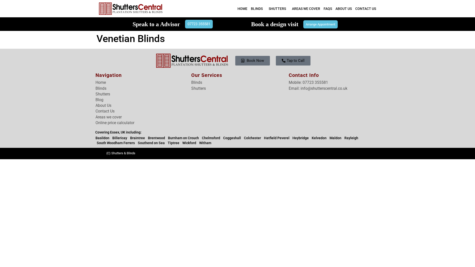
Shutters (277, 9)
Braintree (137, 138)
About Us (343, 9)
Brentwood (156, 138)
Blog (99, 99)
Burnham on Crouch (183, 138)
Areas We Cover (306, 9)
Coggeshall (232, 138)
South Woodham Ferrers (116, 143)
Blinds (257, 9)
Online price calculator (114, 122)
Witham (205, 143)
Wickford (189, 143)
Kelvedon (319, 138)
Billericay (119, 138)
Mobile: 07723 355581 (308, 82)
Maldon (335, 138)
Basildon (102, 138)
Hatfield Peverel (276, 138)
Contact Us (365, 9)
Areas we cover (108, 117)
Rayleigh (351, 138)
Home (242, 9)
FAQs (328, 9)
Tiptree (173, 143)
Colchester (252, 138)
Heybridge (300, 138)
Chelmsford (211, 138)
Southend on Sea (151, 143)
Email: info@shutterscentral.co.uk (318, 88)
